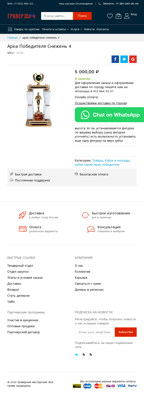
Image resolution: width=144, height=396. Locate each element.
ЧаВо (11, 301)
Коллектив (82, 271)
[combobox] (57, 16)
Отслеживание (84, 3)
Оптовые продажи (21, 326)
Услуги (75, 29)
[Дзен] (91, 354)
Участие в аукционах (22, 320)
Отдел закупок (18, 271)
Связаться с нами (88, 283)
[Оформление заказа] (106, 114)
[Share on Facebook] (115, 59)
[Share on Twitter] (124, 59)
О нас (79, 265)
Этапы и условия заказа (25, 277)
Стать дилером (18, 295)
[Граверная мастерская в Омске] (21, 16)
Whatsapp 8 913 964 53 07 (94, 91)
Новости (89, 29)
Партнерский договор (23, 332)
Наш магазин (67, 3)
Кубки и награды (117, 160)
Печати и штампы (54, 29)
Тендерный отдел (20, 265)
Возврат (13, 289)
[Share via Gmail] (133, 59)
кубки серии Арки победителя (97, 164)
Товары (97, 160)
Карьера (81, 277)
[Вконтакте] (76, 355)
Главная (12, 37)
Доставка (14, 283)
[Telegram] (84, 354)
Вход (134, 14)
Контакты (103, 29)
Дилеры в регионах (89, 289)
